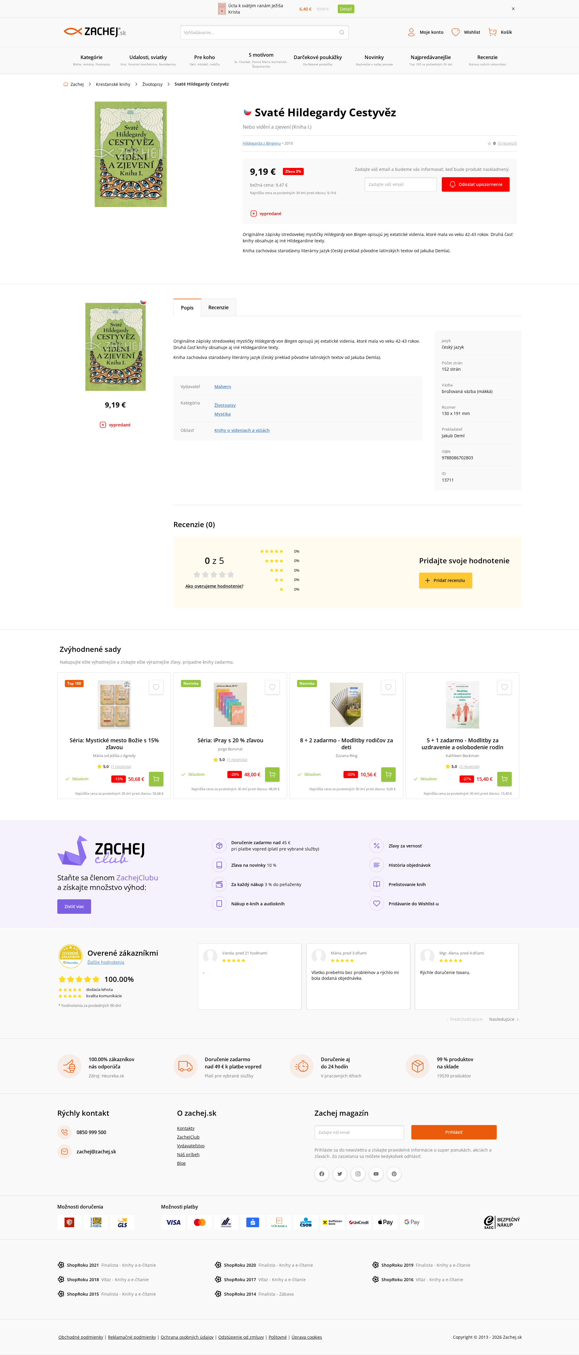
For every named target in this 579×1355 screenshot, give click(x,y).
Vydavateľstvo (190, 1146)
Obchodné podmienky (81, 1337)
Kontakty (186, 1128)
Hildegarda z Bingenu (262, 143)
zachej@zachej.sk (96, 1151)
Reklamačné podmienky (132, 1337)
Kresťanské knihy (113, 84)
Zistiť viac (74, 906)
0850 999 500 (91, 1132)
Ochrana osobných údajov (187, 1337)
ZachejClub (188, 1137)
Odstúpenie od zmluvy (241, 1337)
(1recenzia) (121, 766)
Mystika (222, 414)
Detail (346, 9)
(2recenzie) (469, 766)
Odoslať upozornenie (480, 184)
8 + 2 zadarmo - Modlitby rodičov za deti (346, 743)
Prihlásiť (454, 1132)
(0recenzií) (507, 143)
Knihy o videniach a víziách (242, 430)
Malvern (222, 386)
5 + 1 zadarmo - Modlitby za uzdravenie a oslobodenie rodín (462, 743)
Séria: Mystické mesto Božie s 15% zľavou (114, 743)
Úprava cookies (307, 1337)
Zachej (77, 84)
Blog (181, 1163)
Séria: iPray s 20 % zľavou (230, 740)
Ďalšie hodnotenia (105, 962)
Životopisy (152, 84)
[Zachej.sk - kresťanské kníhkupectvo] (94, 32)
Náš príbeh (188, 1154)
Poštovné (278, 1337)
